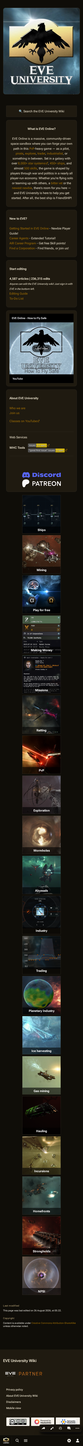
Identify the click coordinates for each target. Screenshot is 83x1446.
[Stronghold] (41, 1236)
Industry (41, 931)
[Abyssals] (41, 875)
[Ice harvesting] (41, 1035)
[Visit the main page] (6, 1440)
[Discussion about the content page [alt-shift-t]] (69, 1428)
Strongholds (41, 1251)
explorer (30, 153)
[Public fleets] (41, 1276)
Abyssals (41, 890)
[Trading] (41, 952)
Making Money (41, 650)
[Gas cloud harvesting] (41, 1075)
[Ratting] (41, 715)
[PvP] (41, 755)
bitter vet (57, 183)
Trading (41, 971)
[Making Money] (41, 634)
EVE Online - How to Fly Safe (29, 318)
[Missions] (41, 674)
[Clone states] (41, 594)
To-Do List (16, 298)
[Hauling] (41, 1115)
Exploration (41, 810)
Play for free (41, 610)
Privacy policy (14, 1389)
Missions (41, 690)
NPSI (41, 1291)
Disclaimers (13, 1401)
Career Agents (19, 238)
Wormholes (41, 850)
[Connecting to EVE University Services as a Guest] (41, 475)
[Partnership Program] (23, 1373)
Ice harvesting (41, 1051)
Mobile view (13, 1408)
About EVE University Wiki (22, 1395)
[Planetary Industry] (41, 995)
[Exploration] (41, 795)
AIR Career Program (22, 243)
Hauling (41, 1131)
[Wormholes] (41, 835)
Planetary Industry (41, 1011)
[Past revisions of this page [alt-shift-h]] (60, 1428)
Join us (14, 413)
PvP (31, 148)
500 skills (30, 168)
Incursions (41, 1171)
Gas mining (41, 1091)
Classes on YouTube (23, 421)
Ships (42, 530)
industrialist (55, 153)
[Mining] (41, 554)
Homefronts (41, 1211)
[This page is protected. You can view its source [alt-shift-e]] (52, 1428)
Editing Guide (18, 293)
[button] (41, 348)
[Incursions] (41, 1155)
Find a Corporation (22, 248)
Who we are (17, 408)
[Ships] (41, 514)
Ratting (41, 730)
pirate (19, 153)
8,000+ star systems (31, 163)
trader (41, 153)
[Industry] (41, 912)
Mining (42, 570)
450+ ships (57, 163)
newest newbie (22, 188)
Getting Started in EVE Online (29, 228)
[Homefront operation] (41, 1195)
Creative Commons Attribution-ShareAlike (53, 1323)
